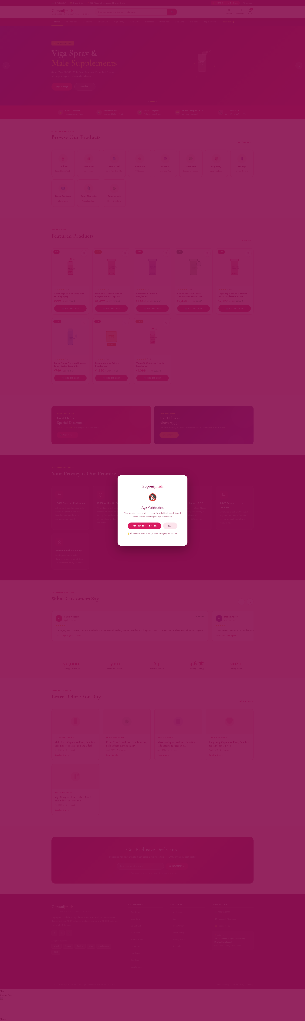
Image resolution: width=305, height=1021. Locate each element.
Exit (170, 525)
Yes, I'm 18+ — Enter (144, 525)
